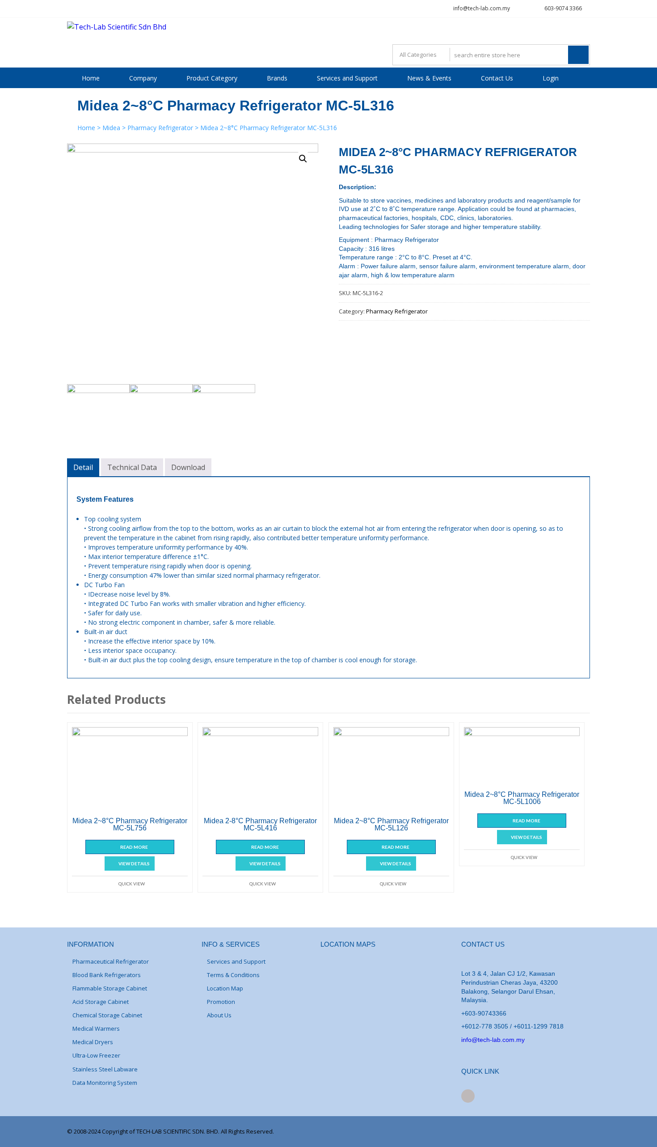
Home (91, 78)
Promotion (221, 1002)
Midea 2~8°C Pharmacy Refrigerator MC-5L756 (129, 824)
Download (188, 467)
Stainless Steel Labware (105, 1069)
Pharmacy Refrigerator (160, 127)
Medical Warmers (96, 1028)
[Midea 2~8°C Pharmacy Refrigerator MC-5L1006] (522, 757)
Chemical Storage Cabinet (107, 1015)
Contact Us (497, 78)
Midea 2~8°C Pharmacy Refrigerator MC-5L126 (391, 824)
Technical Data (132, 467)
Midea (111, 127)
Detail (83, 467)
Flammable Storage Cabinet (109, 988)
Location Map (225, 988)
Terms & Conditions (233, 975)
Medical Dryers (92, 1042)
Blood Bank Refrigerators (106, 975)
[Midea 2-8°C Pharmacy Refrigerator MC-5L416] (260, 770)
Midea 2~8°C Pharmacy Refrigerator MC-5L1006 (521, 798)
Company (143, 78)
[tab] (83, 467)
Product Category (211, 78)
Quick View (131, 883)
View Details (134, 863)
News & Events (429, 78)
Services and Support (347, 78)
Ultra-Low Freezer (96, 1055)
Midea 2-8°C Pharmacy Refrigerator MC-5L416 (260, 824)
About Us (219, 1015)
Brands (277, 78)
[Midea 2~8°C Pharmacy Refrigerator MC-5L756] (130, 770)
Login (551, 78)
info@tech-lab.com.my (481, 8)
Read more (134, 847)
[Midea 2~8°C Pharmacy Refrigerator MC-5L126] (391, 770)
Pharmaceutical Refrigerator (110, 961)
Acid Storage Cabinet (100, 1002)
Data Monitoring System (104, 1083)
